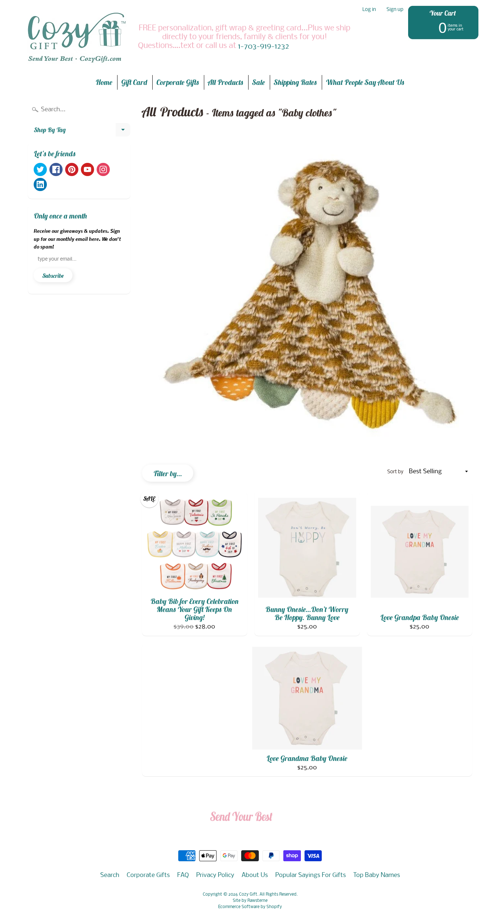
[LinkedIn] (40, 184)
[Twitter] (40, 169)
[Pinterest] (71, 169)
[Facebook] (56, 169)
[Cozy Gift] (76, 37)
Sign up (395, 10)
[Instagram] (103, 169)
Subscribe (53, 275)
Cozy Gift (248, 894)
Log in (369, 10)
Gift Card (134, 82)
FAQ (183, 875)
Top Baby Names (376, 875)
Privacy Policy (215, 875)
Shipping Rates (295, 82)
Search (109, 875)
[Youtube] (87, 169)
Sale (258, 82)
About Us (255, 875)
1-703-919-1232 (263, 47)
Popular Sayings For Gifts (310, 875)
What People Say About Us (365, 82)
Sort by (395, 472)
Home (104, 82)
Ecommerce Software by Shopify (250, 907)
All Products (225, 82)
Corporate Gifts (177, 82)
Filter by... (167, 473)
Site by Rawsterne (250, 901)
